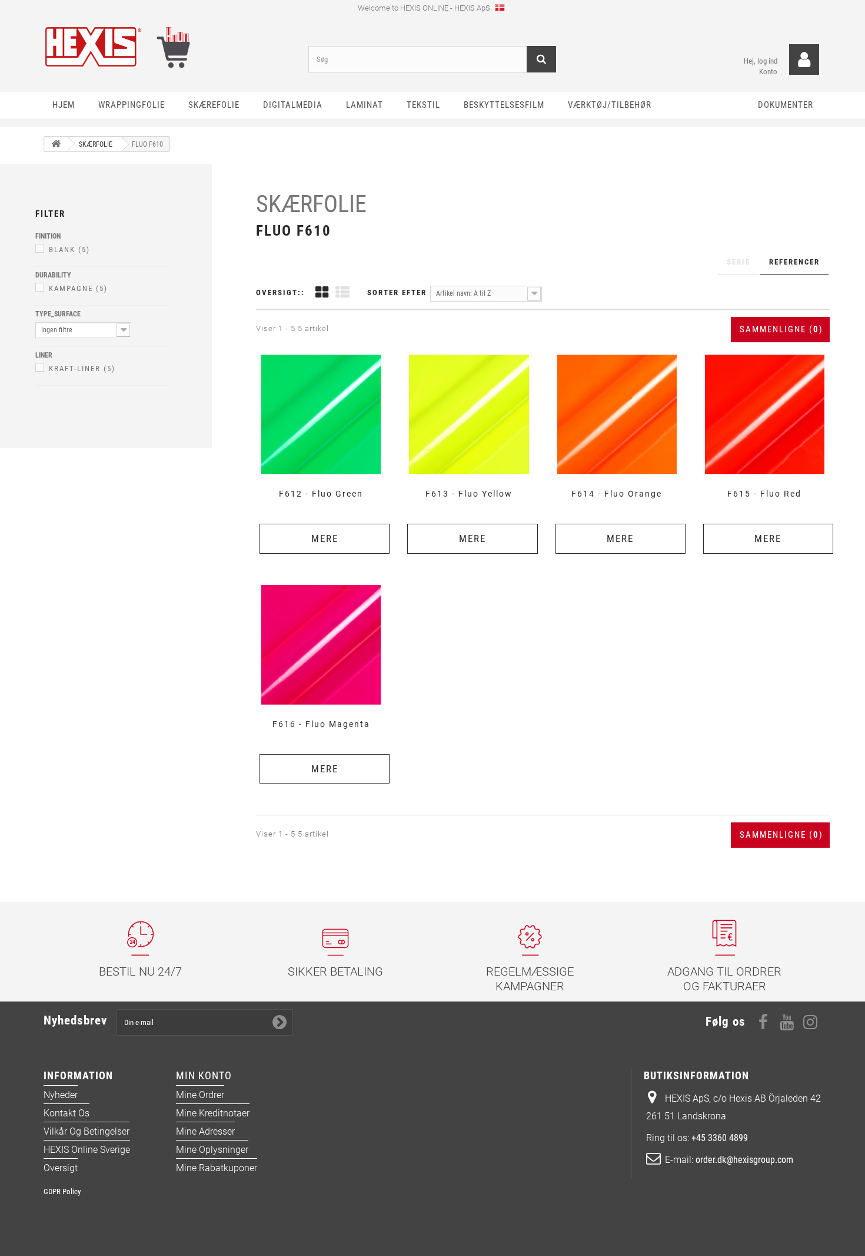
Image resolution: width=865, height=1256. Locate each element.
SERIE (738, 261)
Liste (342, 293)
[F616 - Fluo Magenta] (321, 645)
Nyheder (61, 1094)
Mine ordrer (200, 1094)
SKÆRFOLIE (311, 204)
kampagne (78, 288)
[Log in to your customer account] (804, 59)
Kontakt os (66, 1113)
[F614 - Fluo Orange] (617, 414)
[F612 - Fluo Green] (321, 414)
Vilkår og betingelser (86, 1131)
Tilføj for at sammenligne (324, 353)
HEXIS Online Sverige (87, 1149)
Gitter (321, 293)
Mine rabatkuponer (216, 1168)
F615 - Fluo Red (764, 493)
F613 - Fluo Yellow (469, 493)
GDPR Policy (62, 1191)
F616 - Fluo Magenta (321, 724)
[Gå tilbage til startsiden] (56, 144)
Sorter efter (397, 292)
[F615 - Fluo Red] (764, 414)
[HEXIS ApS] (167, 46)
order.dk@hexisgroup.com (744, 1159)
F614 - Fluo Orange (616, 493)
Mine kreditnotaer (212, 1113)
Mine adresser (205, 1131)
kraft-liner (82, 368)
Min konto (204, 1075)
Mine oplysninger (212, 1149)
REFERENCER (794, 261)
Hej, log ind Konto (760, 66)
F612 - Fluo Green (321, 493)
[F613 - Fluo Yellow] (468, 414)
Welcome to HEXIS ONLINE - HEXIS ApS (425, 8)
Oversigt (61, 1168)
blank (69, 249)
